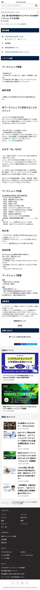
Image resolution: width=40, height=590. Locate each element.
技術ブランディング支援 (8, 536)
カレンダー (24, 514)
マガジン (4, 517)
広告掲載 (4, 539)
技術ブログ (24, 517)
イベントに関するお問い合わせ (21, 337)
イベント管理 (5, 558)
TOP (3, 503)
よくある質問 (5, 555)
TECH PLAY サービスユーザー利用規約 (13, 568)
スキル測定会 (12, 141)
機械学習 (23, 24)
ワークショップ (15, 24)
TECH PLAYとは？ (6, 552)
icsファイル (23, 39)
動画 (2, 521)
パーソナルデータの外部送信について (12, 577)
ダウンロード (14, 237)
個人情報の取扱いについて (9, 571)
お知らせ (23, 552)
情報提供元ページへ (20, 321)
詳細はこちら (16, 139)
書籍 (22, 521)
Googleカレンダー (12, 39)
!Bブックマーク (32, 344)
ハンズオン (6, 24)
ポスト (18, 344)
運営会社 (4, 542)
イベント (7, 502)
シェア (25, 344)
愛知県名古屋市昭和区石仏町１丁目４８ (17, 52)
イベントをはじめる (27, 555)
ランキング (24, 524)
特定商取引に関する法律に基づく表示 (12, 574)
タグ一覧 (4, 527)
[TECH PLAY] (21, 2)
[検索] (36, 5)
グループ (4, 524)
